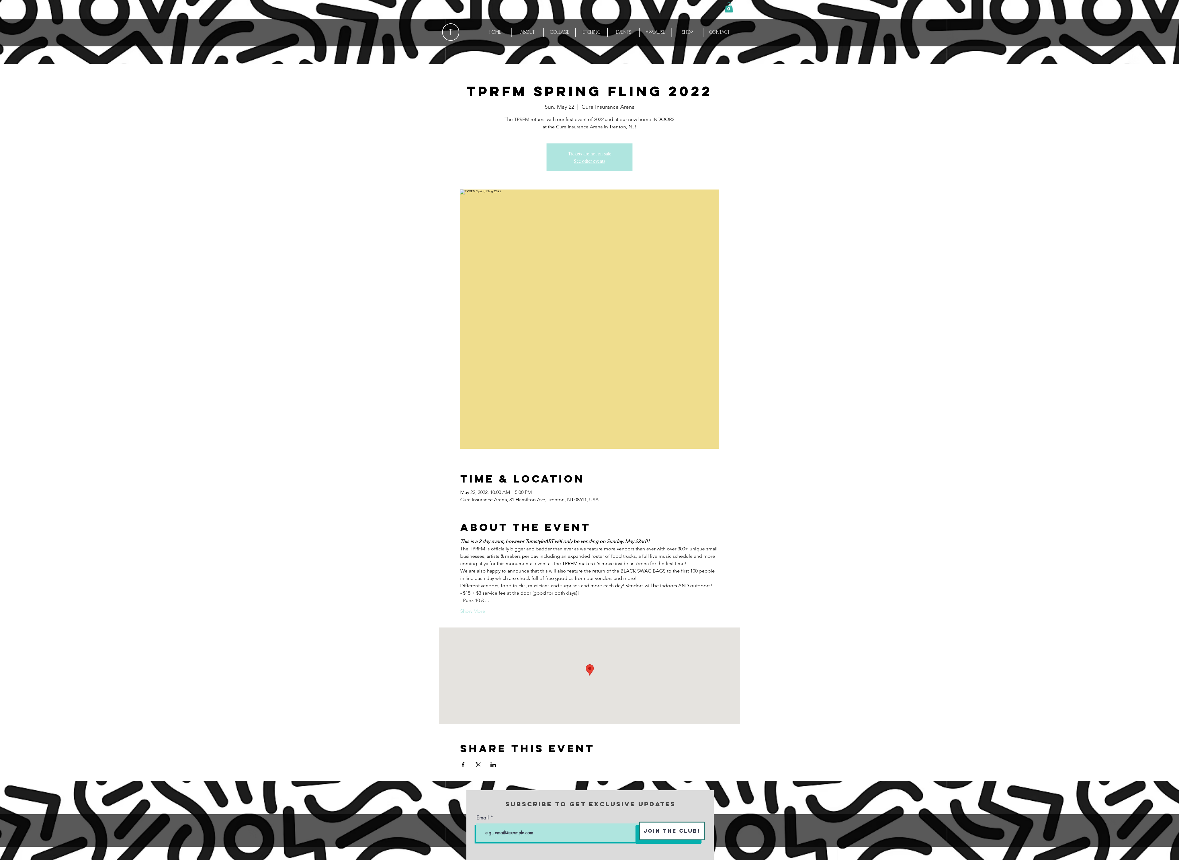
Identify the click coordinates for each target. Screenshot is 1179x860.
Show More (472, 611)
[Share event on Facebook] (463, 764)
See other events (589, 161)
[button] (729, 7)
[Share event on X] (478, 764)
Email (483, 817)
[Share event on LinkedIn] (493, 764)
